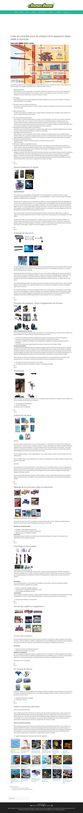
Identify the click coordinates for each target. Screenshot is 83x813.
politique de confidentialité (37, 805)
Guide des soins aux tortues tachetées (20, 788)
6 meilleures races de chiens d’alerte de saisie (22, 789)
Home (16, 12)
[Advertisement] (41, 23)
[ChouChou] (41, 5)
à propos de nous (48, 805)
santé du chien (15, 786)
